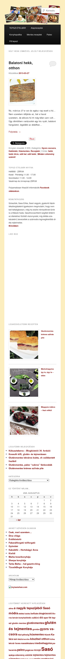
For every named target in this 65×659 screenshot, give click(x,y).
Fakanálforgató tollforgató (22, 542)
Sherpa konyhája (17, 560)
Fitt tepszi (13, 41)
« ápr (18, 519)
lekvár (12, 643)
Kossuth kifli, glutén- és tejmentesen (27, 454)
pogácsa (29, 650)
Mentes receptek (34, 34)
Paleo (49, 34)
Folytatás (14, 131)
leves (17, 643)
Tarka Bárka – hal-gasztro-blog (24, 563)
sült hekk (32, 153)
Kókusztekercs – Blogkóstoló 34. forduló (29, 450)
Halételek (13, 151)
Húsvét (47, 634)
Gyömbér (13, 546)
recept (37, 650)
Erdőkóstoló (15, 539)
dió (41, 617)
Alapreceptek (37, 27)
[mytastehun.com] (18, 587)
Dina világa (14, 535)
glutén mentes (19, 623)
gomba (36, 629)
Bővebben (13, 225)
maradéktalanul (27, 643)
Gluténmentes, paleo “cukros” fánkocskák (30, 464)
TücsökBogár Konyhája (21, 567)
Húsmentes (24, 151)
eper (46, 617)
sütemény (20, 655)
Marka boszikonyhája (19, 556)
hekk (50, 151)
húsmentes (37, 634)
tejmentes (38, 655)
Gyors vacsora (49, 148)
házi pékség (23, 634)
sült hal (23, 153)
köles (52, 639)
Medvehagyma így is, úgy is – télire (47, 372)
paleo (21, 650)
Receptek (35, 151)
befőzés (34, 613)
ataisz (21, 613)
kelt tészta (18, 639)
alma (11, 608)
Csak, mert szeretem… (20, 532)
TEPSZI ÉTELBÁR (17, 27)
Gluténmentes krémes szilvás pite (47, 334)
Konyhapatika (15, 34)
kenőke (26, 639)
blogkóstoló (45, 613)
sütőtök (28, 655)
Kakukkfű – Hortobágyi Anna (23, 549)
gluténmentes (35, 623)
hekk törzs (14, 153)
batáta (27, 613)
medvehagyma (43, 643)
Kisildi (12, 553)
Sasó (47, 648)
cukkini (35, 617)
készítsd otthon (40, 639)
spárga (12, 655)
